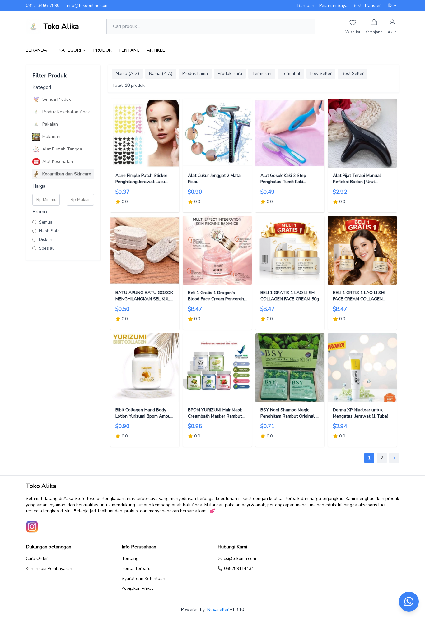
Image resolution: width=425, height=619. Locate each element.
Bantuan (305, 5)
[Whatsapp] (409, 602)
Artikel (156, 50)
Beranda (36, 50)
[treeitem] (63, 99)
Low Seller (321, 73)
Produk (102, 50)
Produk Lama (195, 73)
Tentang (129, 50)
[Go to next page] (394, 458)
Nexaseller (218, 609)
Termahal (290, 73)
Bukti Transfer (367, 5)
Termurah (261, 73)
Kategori (70, 50)
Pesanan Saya (333, 5)
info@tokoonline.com (88, 5)
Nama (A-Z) (127, 73)
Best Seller (353, 73)
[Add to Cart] (145, 133)
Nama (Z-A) (160, 73)
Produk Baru (230, 73)
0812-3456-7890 (42, 5)
